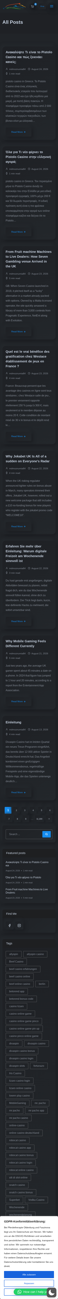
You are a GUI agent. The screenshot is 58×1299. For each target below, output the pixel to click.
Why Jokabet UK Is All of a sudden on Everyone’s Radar (28, 459)
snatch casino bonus (21, 1192)
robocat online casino (21, 1170)
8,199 (39, 819)
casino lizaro (16, 1006)
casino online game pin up (24, 1028)
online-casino (17, 1125)
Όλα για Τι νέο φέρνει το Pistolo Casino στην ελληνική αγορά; (28, 156)
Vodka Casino (36, 1199)
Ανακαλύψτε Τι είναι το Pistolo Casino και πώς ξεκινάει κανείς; (29, 57)
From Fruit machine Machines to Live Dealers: (27, 891)
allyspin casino (35, 954)
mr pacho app (36, 1110)
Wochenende (16, 1207)
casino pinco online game (24, 1036)
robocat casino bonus (21, 1155)
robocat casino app (20, 1147)
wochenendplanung (20, 1214)
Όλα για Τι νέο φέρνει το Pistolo (23, 877)
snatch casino (17, 1185)
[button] (34, 1292)
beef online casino (19, 984)
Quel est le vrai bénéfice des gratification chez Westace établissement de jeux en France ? (27, 359)
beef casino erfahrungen (23, 969)
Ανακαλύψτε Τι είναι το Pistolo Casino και (27, 864)
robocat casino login (20, 1162)
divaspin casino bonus (22, 1051)
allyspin (13, 954)
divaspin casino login (21, 1058)
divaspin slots (17, 1065)
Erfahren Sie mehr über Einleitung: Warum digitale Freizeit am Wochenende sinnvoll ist (26, 554)
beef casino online (19, 976)
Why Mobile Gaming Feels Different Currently (26, 643)
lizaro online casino (20, 1088)
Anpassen (29, 1283)
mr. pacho (40, 1103)
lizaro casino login (19, 1080)
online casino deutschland (24, 1132)
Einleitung (14, 722)
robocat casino (17, 1140)
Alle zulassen (29, 1274)
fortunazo (39, 1065)
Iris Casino (15, 1073)
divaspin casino (36, 1043)
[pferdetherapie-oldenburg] (14, 6)
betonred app (16, 991)
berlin (42, 984)
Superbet (14, 1199)
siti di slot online (18, 1177)
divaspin (14, 1043)
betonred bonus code (21, 998)
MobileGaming (17, 1103)
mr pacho (14, 1110)
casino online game (20, 1013)
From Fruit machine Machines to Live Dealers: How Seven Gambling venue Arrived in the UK (29, 259)
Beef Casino (16, 961)
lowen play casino (19, 1095)
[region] (29, 1257)
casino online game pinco (24, 1021)
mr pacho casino (18, 1118)
